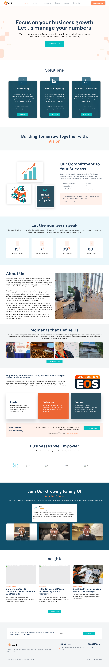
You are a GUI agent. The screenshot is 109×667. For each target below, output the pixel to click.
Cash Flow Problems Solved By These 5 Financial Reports (87, 590)
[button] (8, 513)
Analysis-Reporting (77, 586)
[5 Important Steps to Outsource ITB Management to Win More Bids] (21, 574)
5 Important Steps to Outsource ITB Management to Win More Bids (20, 591)
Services (34, 3)
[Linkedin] (92, 647)
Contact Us (76, 3)
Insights (66, 3)
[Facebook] (88, 647)
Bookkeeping (42, 586)
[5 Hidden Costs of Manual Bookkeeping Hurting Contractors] (54, 574)
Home (26, 3)
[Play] (21, 531)
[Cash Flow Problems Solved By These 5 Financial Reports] (88, 574)
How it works (47, 3)
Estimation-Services (11, 586)
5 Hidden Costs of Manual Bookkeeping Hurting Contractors (51, 591)
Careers (57, 3)
